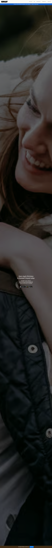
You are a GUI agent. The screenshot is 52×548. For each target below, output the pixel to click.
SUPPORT (49, 1)
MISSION (30, 1)
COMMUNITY (44, 1)
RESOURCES (39, 1)
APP (34, 1)
